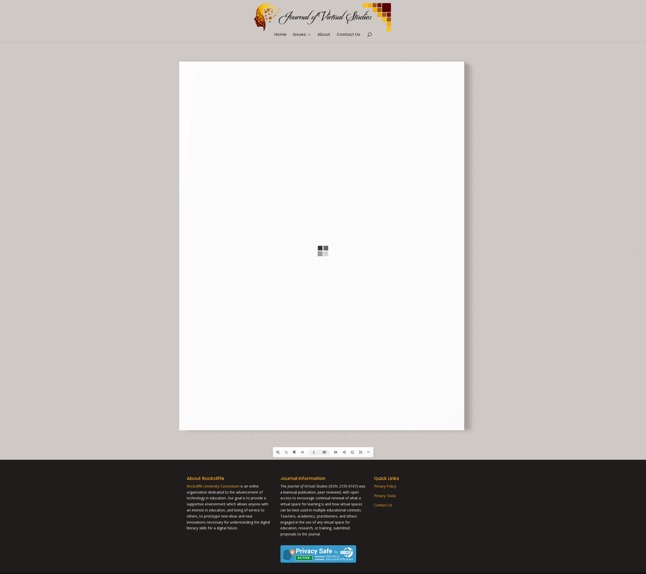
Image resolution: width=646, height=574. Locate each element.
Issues (299, 35)
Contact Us (348, 35)
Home (280, 35)
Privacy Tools (385, 495)
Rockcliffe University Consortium (213, 486)
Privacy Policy (385, 486)
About (323, 35)
